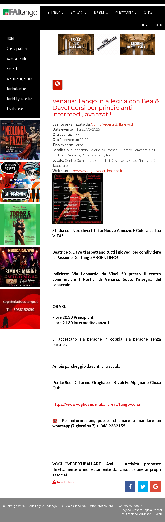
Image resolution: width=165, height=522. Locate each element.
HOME (11, 38)
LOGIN (158, 25)
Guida (148, 13)
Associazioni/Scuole (19, 78)
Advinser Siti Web (150, 514)
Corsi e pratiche (17, 48)
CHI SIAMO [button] (54, 13)
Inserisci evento (17, 109)
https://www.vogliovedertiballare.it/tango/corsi (96, 404)
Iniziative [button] (99, 13)
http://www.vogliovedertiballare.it (95, 170)
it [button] (143, 25)
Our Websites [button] (125, 13)
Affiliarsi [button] (77, 13)
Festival (12, 68)
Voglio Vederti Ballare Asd (112, 124)
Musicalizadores (17, 88)
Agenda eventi (16, 58)
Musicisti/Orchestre (19, 99)
